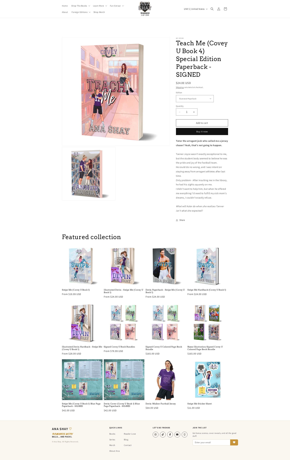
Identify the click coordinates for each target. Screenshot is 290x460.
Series (112, 439)
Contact (128, 445)
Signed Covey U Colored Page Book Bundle (164, 348)
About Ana (114, 451)
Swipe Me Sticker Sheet (199, 404)
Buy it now (202, 131)
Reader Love (130, 433)
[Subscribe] (234, 442)
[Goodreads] (184, 434)
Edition (179, 92)
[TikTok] (163, 434)
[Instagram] (155, 434)
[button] (80, 6)
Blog (126, 439)
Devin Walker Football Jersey (161, 404)
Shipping (180, 87)
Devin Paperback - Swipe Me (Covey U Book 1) (165, 291)
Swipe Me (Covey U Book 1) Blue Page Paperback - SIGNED (81, 405)
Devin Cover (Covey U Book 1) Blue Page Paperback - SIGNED (122, 405)
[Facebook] (170, 434)
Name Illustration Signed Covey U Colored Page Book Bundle (205, 348)
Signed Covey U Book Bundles (119, 347)
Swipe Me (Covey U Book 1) (76, 290)
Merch (112, 445)
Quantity (180, 106)
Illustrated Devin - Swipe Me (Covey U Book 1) (123, 291)
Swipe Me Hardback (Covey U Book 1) (206, 290)
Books (112, 433)
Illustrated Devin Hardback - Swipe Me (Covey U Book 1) (82, 348)
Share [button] (182, 220)
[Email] (177, 434)
